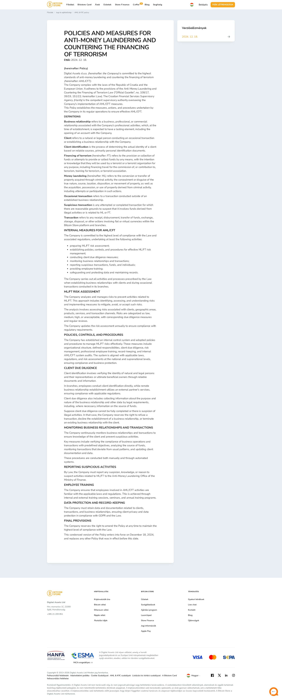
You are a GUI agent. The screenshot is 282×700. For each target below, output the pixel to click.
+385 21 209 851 (55, 614)
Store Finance (122, 4)
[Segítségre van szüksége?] (274, 692)
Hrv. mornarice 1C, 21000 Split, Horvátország (59, 608)
